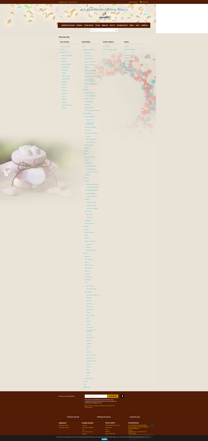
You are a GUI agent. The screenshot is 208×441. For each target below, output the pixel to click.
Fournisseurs (63, 52)
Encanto (88, 352)
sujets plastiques (91, 142)
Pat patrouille (90, 337)
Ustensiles (87, 104)
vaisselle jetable (89, 223)
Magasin (126, 58)
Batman (88, 321)
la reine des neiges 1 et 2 (93, 295)
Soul (87, 369)
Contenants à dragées (92, 208)
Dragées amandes (91, 202)
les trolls (88, 301)
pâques (87, 262)
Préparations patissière (91, 84)
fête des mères (89, 265)
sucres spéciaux (89, 73)
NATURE (64, 93)
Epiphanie (87, 256)
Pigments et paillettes (91, 127)
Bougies (87, 148)
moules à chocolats (90, 96)
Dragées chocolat (91, 205)
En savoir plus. (148, 437)
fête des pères (89, 268)
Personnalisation (122, 25)
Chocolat (87, 53)
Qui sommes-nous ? (129, 55)
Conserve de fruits (91, 169)
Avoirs (107, 429)
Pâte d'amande (89, 59)
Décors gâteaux (88, 25)
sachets (87, 229)
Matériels (79, 25)
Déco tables (89, 214)
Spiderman (89, 303)
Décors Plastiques (91, 139)
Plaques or (89, 244)
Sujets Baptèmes (90, 193)
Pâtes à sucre (88, 56)
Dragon (88, 372)
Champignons (88, 163)
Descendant (89, 327)
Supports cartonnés (90, 241)
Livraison (126, 46)
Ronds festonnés (90, 250)
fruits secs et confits (90, 61)
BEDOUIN (64, 58)
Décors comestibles (90, 116)
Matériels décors (89, 145)
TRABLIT (64, 108)
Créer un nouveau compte (110, 49)
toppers (88, 136)
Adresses (107, 431)
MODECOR (65, 90)
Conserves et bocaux (90, 166)
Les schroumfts (90, 315)
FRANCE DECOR (66, 76)
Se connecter (106, 46)
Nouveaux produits (65, 46)
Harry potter (89, 309)
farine (86, 86)
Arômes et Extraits (90, 64)
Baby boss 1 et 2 (90, 358)
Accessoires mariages (92, 187)
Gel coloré (87, 130)
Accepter (104, 439)
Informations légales (129, 49)
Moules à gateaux (89, 98)
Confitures (87, 175)
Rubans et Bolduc (89, 232)
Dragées (87, 199)
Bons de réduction (110, 433)
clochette (88, 298)
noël (86, 282)
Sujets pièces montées (92, 184)
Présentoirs (88, 220)
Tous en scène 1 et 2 (92, 355)
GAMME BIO (144, 25)
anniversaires (88, 291)
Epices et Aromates (90, 157)
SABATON (64, 99)
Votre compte (110, 423)
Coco (87, 375)
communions (88, 277)
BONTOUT (64, 61)
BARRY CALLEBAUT (67, 55)
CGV (125, 52)
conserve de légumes (92, 172)
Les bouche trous (91, 361)
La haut (88, 312)
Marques (62, 49)
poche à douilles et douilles (92, 110)
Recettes (112, 25)
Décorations (88, 211)
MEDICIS (64, 87)
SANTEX (64, 102)
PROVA (63, 96)
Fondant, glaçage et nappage (93, 76)
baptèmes (87, 271)
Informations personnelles (112, 425)
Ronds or (88, 247)
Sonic (87, 318)
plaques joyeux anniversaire (90, 123)
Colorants (87, 67)
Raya (87, 349)
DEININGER (65, 70)
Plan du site (127, 70)
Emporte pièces (89, 101)
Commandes (108, 427)
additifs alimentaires (90, 70)
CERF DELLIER (65, 67)
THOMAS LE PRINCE (67, 105)
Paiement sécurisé (129, 61)
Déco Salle (89, 217)
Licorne (88, 346)
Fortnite (88, 324)
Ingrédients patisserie (68, 25)
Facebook (122, 396)
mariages (87, 274)
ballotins (87, 238)
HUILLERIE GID (66, 79)
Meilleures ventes (64, 425)
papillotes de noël (91, 289)
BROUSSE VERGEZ (66, 64)
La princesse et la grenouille (91, 330)
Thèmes (131, 25)
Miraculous (89, 306)
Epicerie (97, 25)
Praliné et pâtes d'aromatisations (89, 80)
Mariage (87, 181)
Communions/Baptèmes (91, 190)
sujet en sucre (90, 120)
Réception (86, 178)
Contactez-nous (128, 67)
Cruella (88, 364)
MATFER (64, 84)
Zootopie (88, 343)
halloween (87, 279)
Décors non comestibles (91, 133)
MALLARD (64, 82)
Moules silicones (89, 93)
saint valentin (88, 259)
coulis (137, 25)
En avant (88, 366)
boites (86, 235)
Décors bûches (90, 286)
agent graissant (89, 107)
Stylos (86, 151)
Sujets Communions (91, 196)
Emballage (105, 25)
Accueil (83, 46)
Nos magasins (128, 64)
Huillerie (87, 160)
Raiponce (88, 334)
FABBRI (64, 73)
